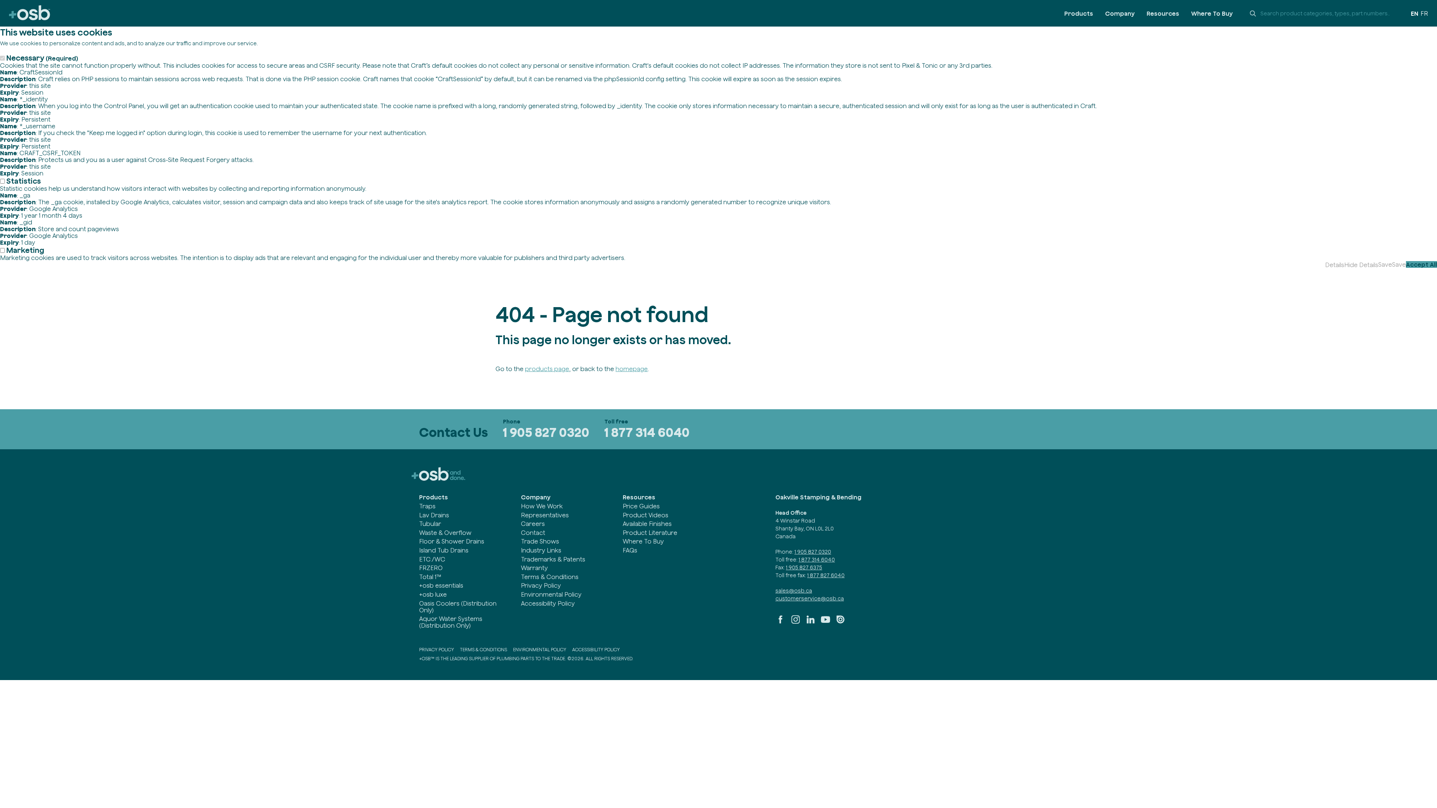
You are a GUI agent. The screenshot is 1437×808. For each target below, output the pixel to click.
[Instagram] (795, 622)
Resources (1163, 13)
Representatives (545, 515)
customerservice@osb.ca (809, 599)
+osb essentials (441, 585)
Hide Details (1361, 264)
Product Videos (645, 515)
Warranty (534, 567)
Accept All (1421, 264)
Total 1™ (430, 576)
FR (1424, 13)
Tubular (430, 523)
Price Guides (641, 506)
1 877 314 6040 (647, 432)
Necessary (42, 57)
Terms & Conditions (550, 576)
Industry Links (541, 550)
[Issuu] (840, 622)
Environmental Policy (551, 594)
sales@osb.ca (793, 591)
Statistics (23, 181)
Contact (533, 532)
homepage (632, 368)
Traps (427, 506)
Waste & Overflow (445, 532)
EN (1414, 13)
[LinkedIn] (810, 622)
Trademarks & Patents (553, 559)
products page (547, 368)
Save (1385, 264)
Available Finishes (647, 523)
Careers (533, 523)
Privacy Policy (541, 585)
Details (1334, 264)
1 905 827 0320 (546, 432)
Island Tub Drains (444, 550)
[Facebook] (780, 622)
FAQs (630, 550)
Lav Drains (434, 515)
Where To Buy (1212, 13)
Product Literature (650, 532)
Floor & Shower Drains (451, 541)
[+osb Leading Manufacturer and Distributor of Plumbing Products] (29, 13)
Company (1120, 13)
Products (1078, 13)
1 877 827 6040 (826, 575)
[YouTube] (825, 622)
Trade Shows (540, 541)
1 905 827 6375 (804, 567)
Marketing (25, 250)
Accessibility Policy (548, 603)
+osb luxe (433, 594)
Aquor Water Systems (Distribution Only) (450, 622)
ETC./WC (432, 559)
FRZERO (431, 567)
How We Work (542, 506)
